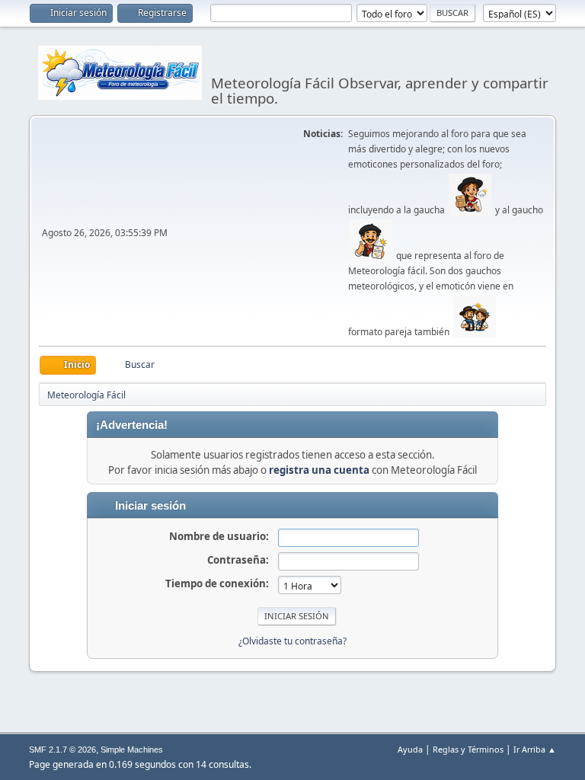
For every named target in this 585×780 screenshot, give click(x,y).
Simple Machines (132, 749)
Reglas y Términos (468, 749)
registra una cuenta (319, 470)
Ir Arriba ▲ (534, 749)
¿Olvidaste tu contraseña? (292, 641)
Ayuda (410, 749)
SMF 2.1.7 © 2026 (62, 749)
